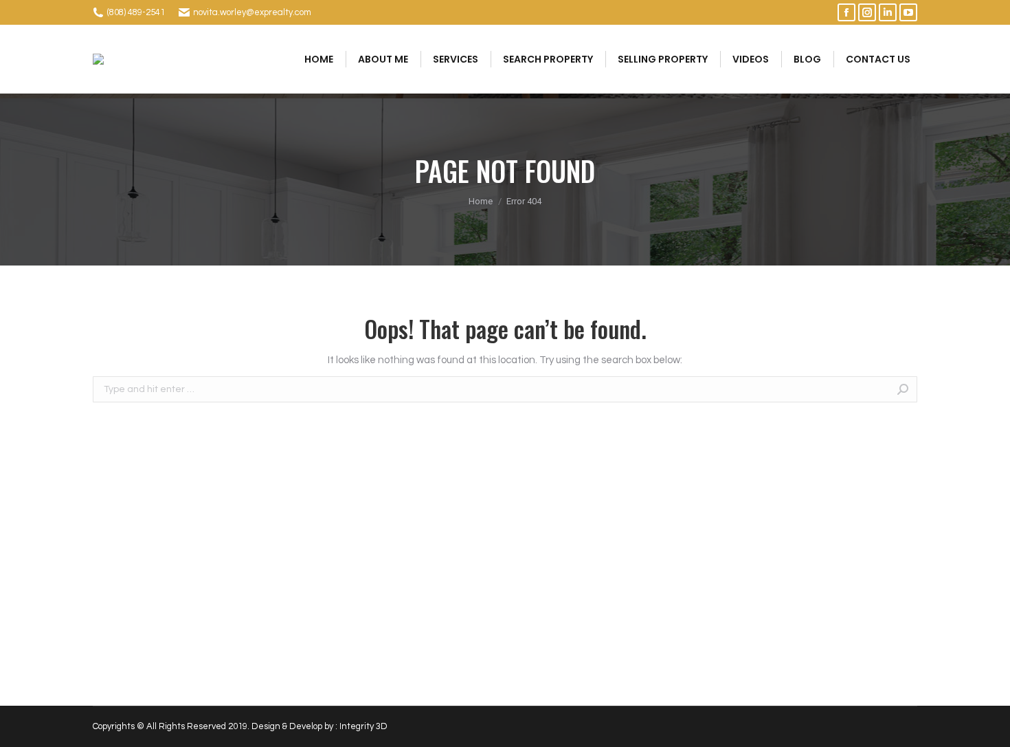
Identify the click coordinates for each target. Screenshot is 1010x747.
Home (481, 201)
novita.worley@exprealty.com (252, 12)
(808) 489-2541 (136, 12)
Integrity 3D (363, 726)
